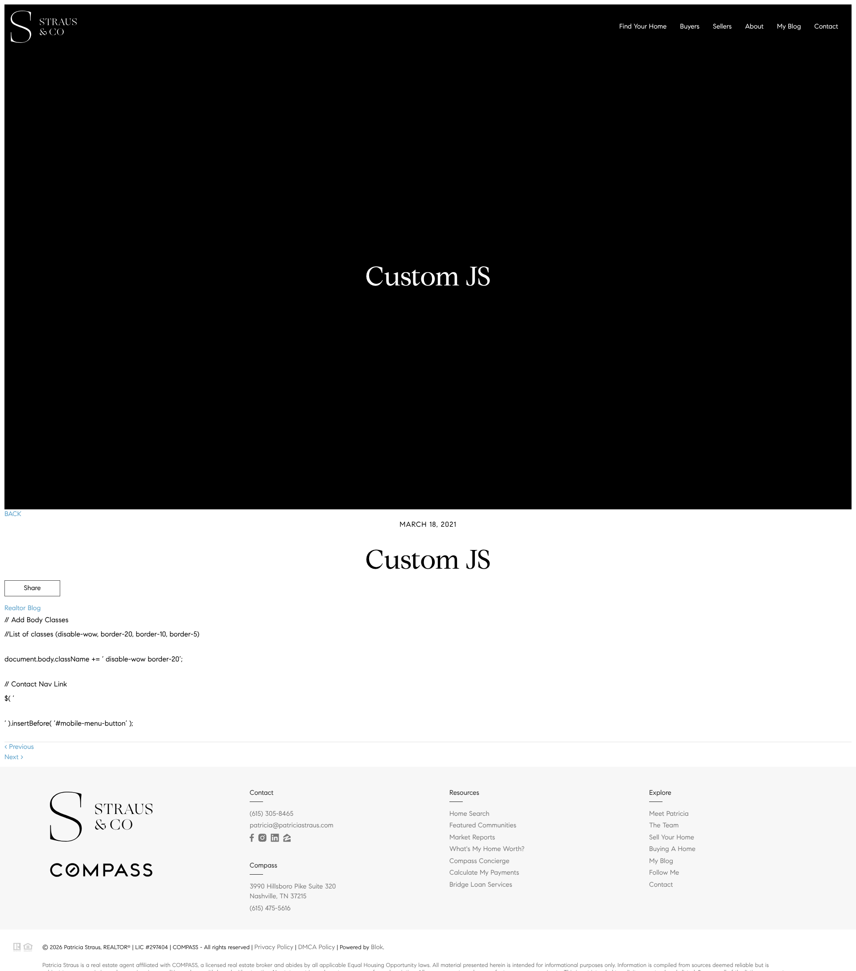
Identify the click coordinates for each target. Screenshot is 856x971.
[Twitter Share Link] (32, 613)
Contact (826, 27)
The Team (664, 826)
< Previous (19, 747)
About (754, 27)
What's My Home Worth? (486, 849)
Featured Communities (482, 826)
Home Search (469, 814)
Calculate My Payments (484, 873)
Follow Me (664, 873)
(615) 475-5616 (270, 909)
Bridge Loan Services (480, 885)
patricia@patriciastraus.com (291, 826)
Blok (377, 947)
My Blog (789, 27)
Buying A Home (672, 849)
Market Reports (472, 838)
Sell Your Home (671, 838)
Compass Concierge (479, 861)
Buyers (690, 27)
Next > (13, 757)
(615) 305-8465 (271, 814)
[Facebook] (252, 838)
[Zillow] (286, 838)
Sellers (722, 27)
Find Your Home (643, 27)
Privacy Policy (274, 947)
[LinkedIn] (275, 838)
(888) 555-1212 (784, 636)
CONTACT (728, 636)
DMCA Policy (316, 947)
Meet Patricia (669, 814)
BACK (12, 514)
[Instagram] (262, 838)
